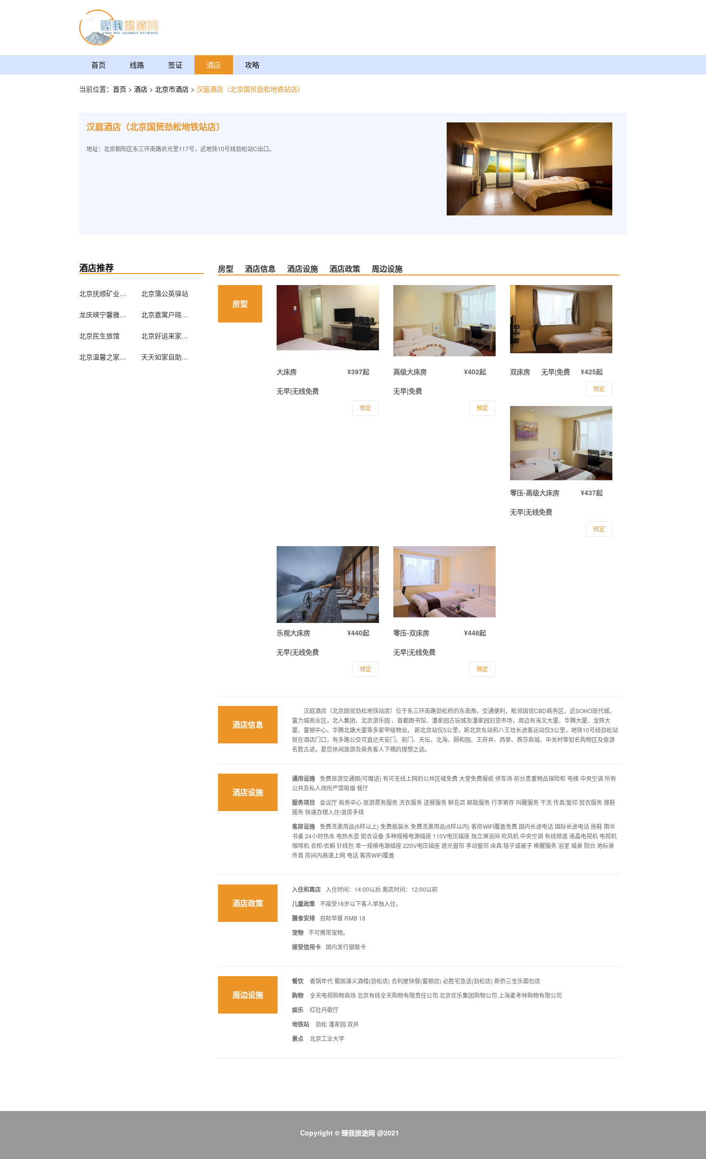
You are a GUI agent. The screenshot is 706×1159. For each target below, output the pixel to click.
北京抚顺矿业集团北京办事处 (103, 293)
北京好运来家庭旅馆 (165, 335)
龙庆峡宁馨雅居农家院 (103, 314)
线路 (137, 65)
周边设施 (387, 268)
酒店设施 (302, 268)
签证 (175, 65)
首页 (98, 65)
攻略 (252, 65)
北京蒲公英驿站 (164, 293)
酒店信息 (260, 268)
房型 (225, 268)
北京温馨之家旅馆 (103, 356)
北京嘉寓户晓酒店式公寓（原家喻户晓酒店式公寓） (165, 314)
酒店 (214, 65)
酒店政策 (344, 268)
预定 (365, 408)
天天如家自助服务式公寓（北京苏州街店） (165, 356)
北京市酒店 (173, 89)
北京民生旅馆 (99, 335)
